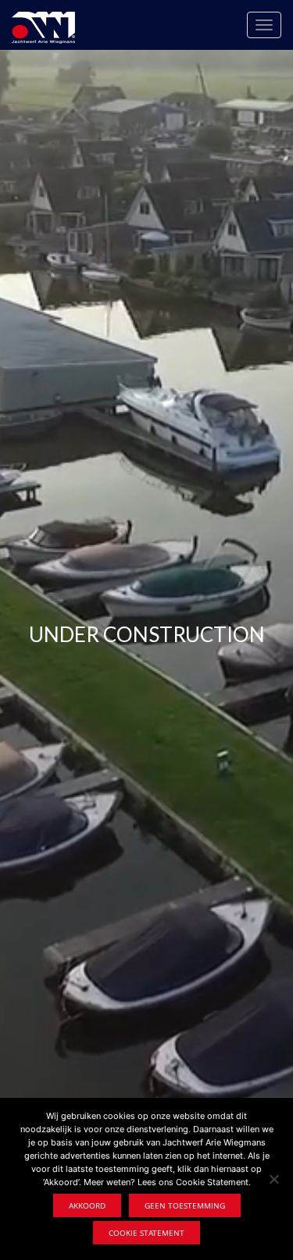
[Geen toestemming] (273, 1179)
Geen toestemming (185, 1205)
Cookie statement (146, 1232)
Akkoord (87, 1205)
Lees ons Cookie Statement (193, 1182)
